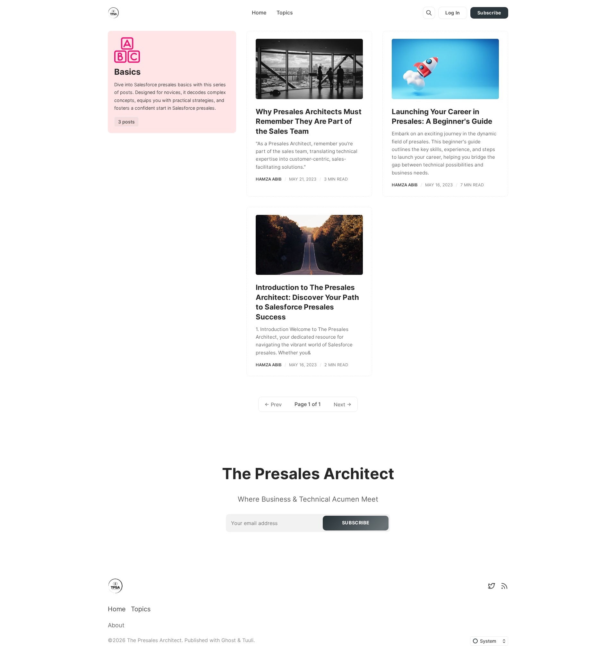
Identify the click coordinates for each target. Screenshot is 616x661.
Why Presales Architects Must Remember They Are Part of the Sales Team (309, 121)
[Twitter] (491, 586)
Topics (285, 12)
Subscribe (489, 12)
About (116, 625)
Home (259, 12)
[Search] (429, 13)
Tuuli (247, 640)
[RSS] (504, 586)
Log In (452, 12)
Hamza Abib (268, 179)
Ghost (228, 640)
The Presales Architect (154, 640)
